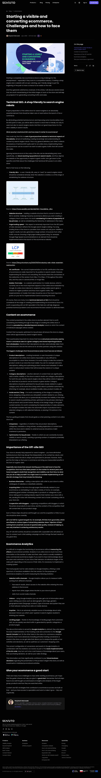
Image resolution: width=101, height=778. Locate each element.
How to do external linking (49, 748)
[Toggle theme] (75, 2)
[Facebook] (3, 729)
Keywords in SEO (46, 753)
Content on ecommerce (81, 52)
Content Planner (7, 753)
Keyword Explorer (7, 746)
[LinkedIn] (9, 729)
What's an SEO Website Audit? (50, 755)
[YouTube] (12, 729)
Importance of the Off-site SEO (83, 54)
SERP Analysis (6, 748)
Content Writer (7, 755)
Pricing (48, 3)
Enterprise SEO (46, 760)
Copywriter (45, 757)
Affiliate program (27, 746)
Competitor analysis (47, 746)
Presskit (64, 748)
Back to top (80, 70)
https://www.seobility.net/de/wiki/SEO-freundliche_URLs (32, 209)
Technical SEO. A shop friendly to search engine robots (83, 48)
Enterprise (56, 3)
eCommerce (18, 11)
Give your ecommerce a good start (84, 59)
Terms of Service (66, 757)
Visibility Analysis (7, 743)
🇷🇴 (41, 36)
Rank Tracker (6, 750)
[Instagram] (6, 729)
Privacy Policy (65, 755)
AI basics (44, 743)
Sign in (85, 2)
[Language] (79, 2)
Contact (64, 750)
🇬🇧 (38, 36)
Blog (41, 3)
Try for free (94, 2)
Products (33, 3)
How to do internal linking (49, 750)
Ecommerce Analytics (80, 57)
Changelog (65, 746)
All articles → (18, 707)
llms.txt (64, 753)
